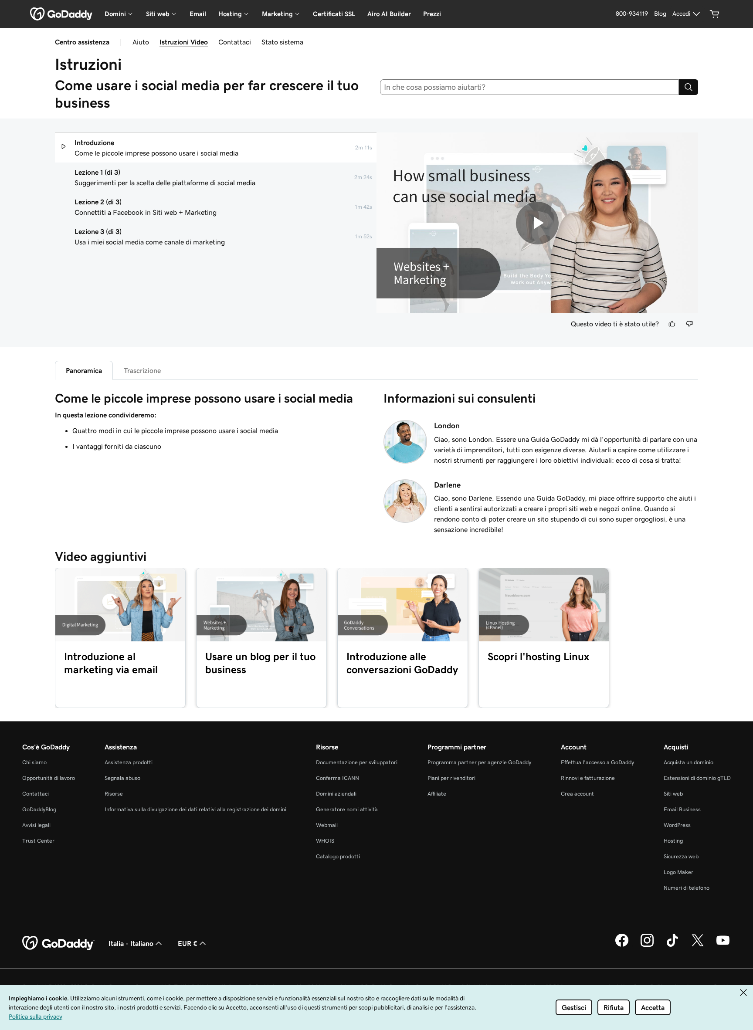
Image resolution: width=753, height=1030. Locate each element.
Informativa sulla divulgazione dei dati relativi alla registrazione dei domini (195, 809)
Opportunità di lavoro (48, 778)
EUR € (187, 943)
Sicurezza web (681, 856)
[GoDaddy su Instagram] (647, 945)
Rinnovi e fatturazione (588, 778)
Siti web (673, 793)
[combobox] (529, 87)
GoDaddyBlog (39, 809)
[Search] (688, 87)
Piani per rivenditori (451, 778)
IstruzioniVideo (183, 41)
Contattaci (234, 41)
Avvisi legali (36, 825)
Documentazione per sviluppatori (356, 762)
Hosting (673, 841)
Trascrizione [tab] (142, 370)
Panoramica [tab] (84, 370)
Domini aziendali (336, 793)
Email (198, 13)
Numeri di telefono (686, 888)
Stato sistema (282, 41)
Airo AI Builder (389, 13)
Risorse (114, 793)
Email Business (682, 809)
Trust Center (38, 841)
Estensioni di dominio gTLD (697, 778)
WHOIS (325, 841)
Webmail (327, 825)
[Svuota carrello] (715, 14)
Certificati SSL (334, 13)
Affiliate (436, 793)
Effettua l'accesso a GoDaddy (597, 762)
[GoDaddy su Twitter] (698, 945)
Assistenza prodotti (129, 762)
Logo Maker (678, 872)
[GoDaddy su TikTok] (672, 945)
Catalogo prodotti (338, 856)
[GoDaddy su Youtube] (723, 945)
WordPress (677, 825)
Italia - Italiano (131, 943)
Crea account (577, 793)
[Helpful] (672, 324)
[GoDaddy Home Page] (58, 943)
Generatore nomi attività (347, 809)
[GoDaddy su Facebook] (622, 945)
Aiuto (140, 41)
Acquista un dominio (688, 762)
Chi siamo (34, 762)
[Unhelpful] (689, 324)
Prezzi (432, 13)
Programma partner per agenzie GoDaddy (479, 762)
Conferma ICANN (337, 778)
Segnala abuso (122, 778)
